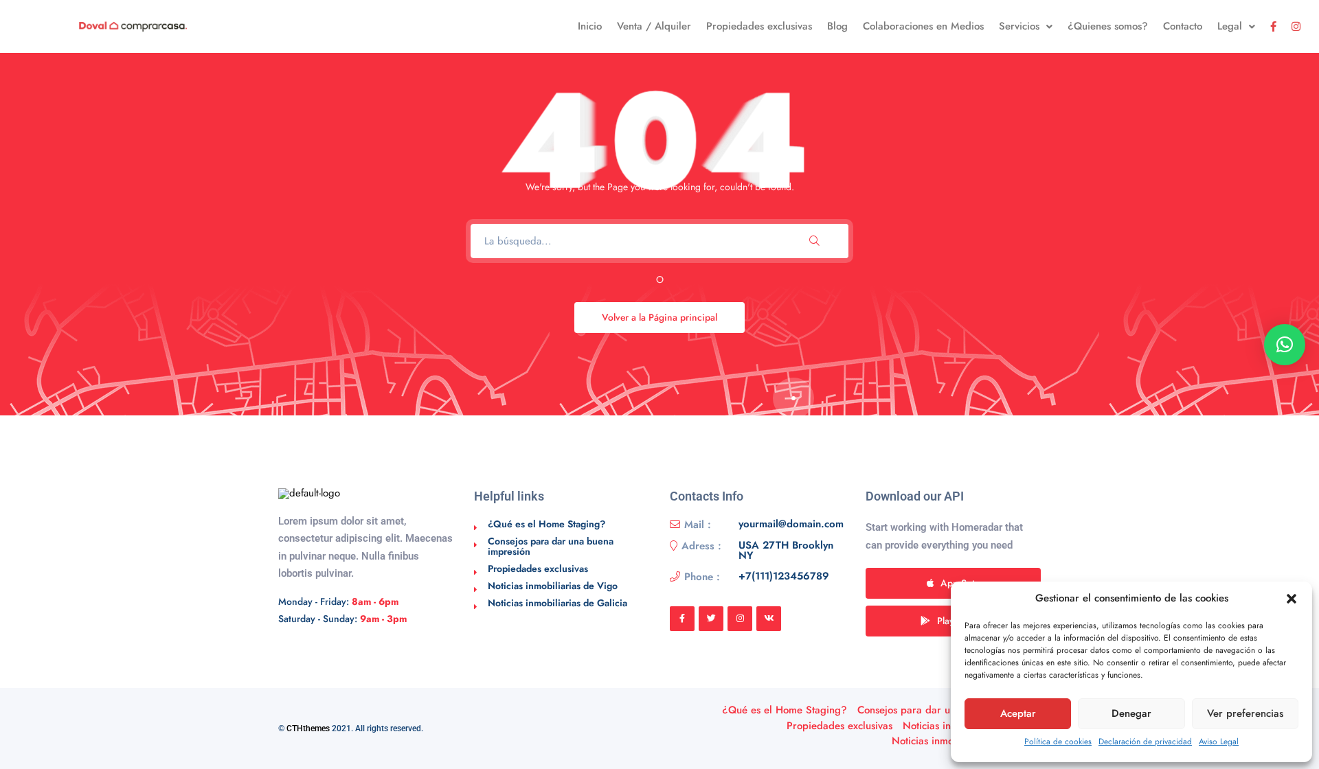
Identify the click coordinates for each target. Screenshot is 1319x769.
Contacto (1182, 26)
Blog (837, 26)
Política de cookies (1058, 741)
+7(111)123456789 (784, 576)
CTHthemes (308, 728)
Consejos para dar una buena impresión (550, 546)
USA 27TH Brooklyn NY (786, 550)
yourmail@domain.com (791, 524)
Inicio (590, 26)
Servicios (1019, 26)
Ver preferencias (1245, 713)
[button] (1291, 599)
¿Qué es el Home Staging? (546, 524)
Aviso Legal (1219, 741)
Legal (1229, 26)
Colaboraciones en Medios (923, 26)
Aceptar (1018, 713)
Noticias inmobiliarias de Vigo (553, 586)
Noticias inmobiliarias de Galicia (557, 603)
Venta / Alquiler (654, 26)
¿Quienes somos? (1108, 26)
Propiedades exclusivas (759, 26)
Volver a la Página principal (659, 317)
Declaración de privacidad (1145, 741)
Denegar (1131, 713)
